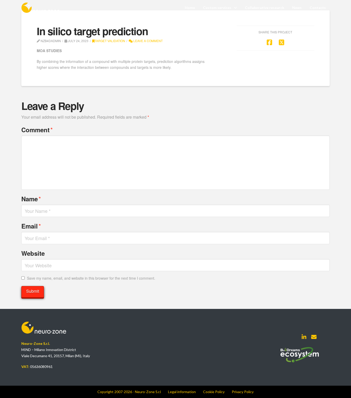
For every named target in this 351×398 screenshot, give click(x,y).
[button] (182, 392)
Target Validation (110, 41)
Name (31, 198)
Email (31, 225)
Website (33, 253)
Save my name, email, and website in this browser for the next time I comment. (91, 278)
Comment (37, 129)
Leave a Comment (148, 41)
